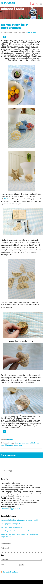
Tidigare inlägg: (7, 443)
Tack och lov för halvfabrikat (11, 527)
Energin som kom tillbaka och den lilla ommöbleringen (20, 444)
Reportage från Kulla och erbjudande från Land (18, 531)
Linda (6, 199)
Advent (10, 439)
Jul (28, 32)
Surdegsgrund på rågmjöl (10, 524)
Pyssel (33, 32)
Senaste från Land (10, 572)
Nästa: (4, 439)
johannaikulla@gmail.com (10, 509)
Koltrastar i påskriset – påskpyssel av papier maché (19, 520)
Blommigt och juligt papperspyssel (14, 26)
